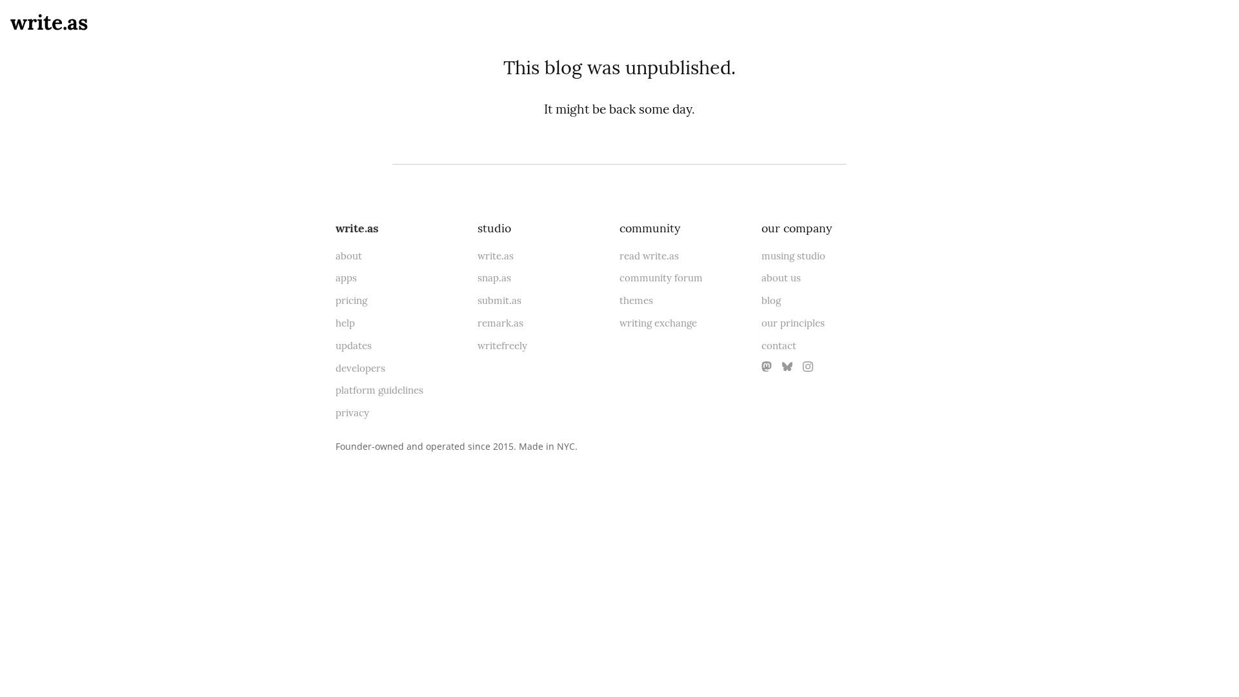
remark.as (500, 323)
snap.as (494, 278)
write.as (49, 22)
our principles (793, 323)
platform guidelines (379, 390)
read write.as (649, 256)
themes (636, 300)
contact (778, 345)
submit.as (499, 300)
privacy (352, 413)
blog (771, 300)
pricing (351, 300)
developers (360, 368)
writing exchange (658, 323)
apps (346, 278)
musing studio (793, 256)
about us (781, 278)
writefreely (502, 345)
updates (354, 345)
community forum (661, 278)
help (345, 323)
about (349, 256)
